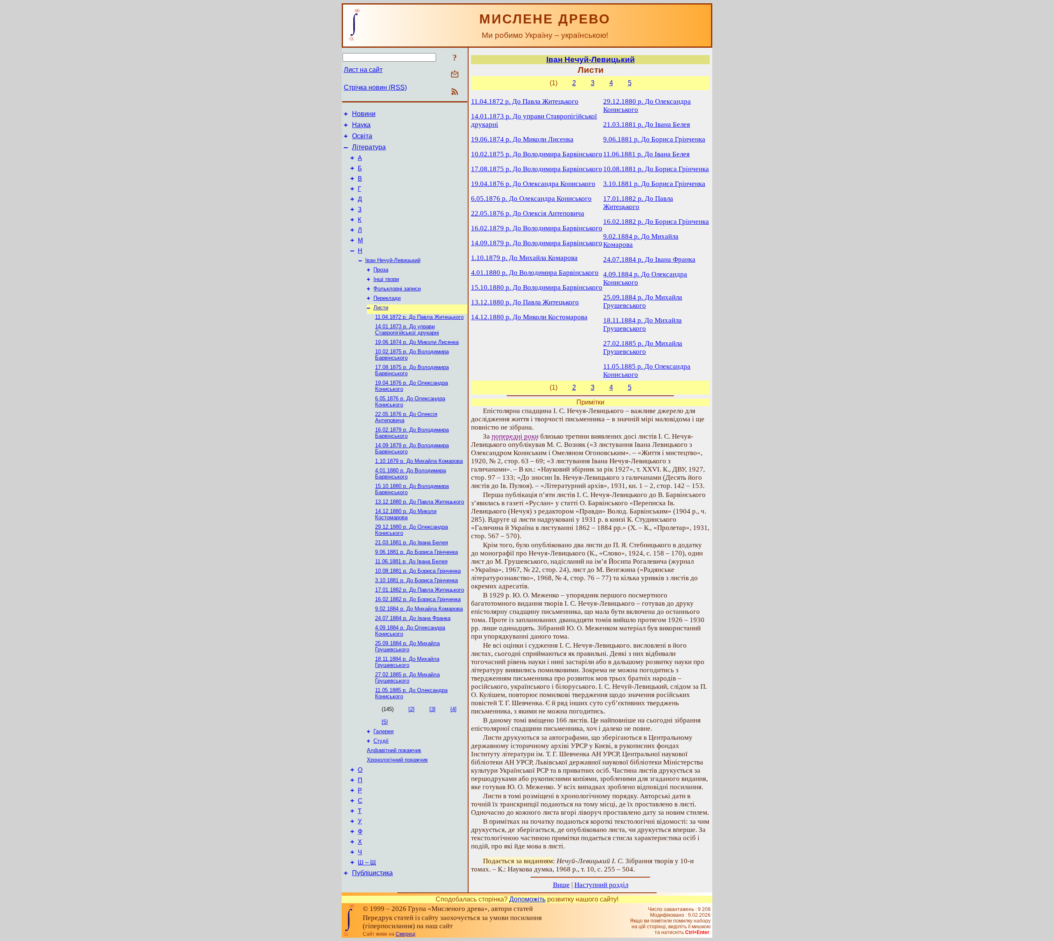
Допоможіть (527, 899)
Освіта (362, 135)
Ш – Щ (367, 862)
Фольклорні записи (397, 289)
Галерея (383, 731)
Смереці (405, 934)
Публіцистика (372, 872)
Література (369, 147)
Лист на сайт (363, 69)
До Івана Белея (411, 542)
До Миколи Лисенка (417, 342)
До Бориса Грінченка (416, 552)
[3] (432, 709)
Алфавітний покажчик (394, 750)
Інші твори (386, 279)
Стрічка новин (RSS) (375, 87)
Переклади (387, 298)
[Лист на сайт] (455, 74)
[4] (453, 709)
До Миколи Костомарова (405, 514)
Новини (363, 113)
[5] (385, 722)
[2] (411, 709)
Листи (380, 307)
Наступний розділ (601, 885)
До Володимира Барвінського (536, 154)
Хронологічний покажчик (397, 760)
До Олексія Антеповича (527, 213)
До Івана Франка (412, 618)
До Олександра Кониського (533, 184)
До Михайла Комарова (419, 461)
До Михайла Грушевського (407, 646)
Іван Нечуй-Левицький (392, 260)
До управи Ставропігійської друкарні (407, 329)
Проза (380, 270)
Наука (361, 124)
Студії (381, 741)
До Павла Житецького (419, 317)
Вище (561, 885)
